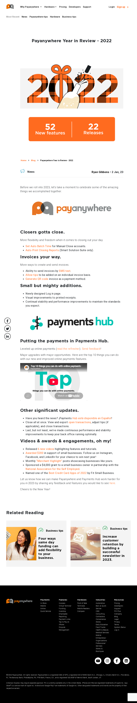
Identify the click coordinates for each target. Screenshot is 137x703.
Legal (116, 619)
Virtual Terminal (65, 606)
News (24, 16)
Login (112, 7)
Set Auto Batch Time (38, 246)
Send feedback (91, 348)
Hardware (55, 16)
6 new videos (46, 449)
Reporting (63, 617)
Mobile (43, 606)
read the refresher (68, 348)
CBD (98, 611)
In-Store (43, 603)
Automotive (100, 603)
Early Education (102, 625)
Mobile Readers (83, 608)
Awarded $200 (34, 453)
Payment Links (65, 619)
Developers (75, 7)
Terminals (81, 606)
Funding (62, 608)
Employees (63, 614)
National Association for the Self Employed (52, 469)
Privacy (117, 622)
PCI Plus (117, 611)
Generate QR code (37, 279)
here (112, 483)
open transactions (80, 422)
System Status (120, 627)
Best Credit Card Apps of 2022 (68, 473)
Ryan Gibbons (100, 172)
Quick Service (45, 611)
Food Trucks (101, 627)
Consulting (100, 614)
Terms (116, 625)
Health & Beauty (102, 630)
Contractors (100, 617)
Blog (116, 617)
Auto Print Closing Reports (42, 250)
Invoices (62, 603)
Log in (116, 630)
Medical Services (102, 633)
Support (87, 7)
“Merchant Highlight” (49, 461)
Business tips (69, 16)
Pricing (63, 7)
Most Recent (13, 16)
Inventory (62, 611)
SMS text (64, 270)
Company (118, 614)
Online (42, 608)
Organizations (101, 641)
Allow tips (32, 274)
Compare (81, 611)
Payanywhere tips (39, 16)
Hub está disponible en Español (91, 418)
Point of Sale (82, 603)
